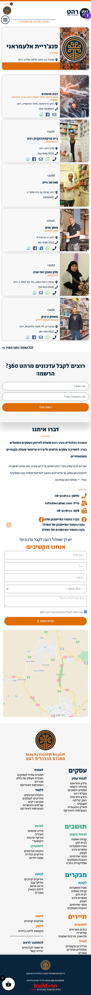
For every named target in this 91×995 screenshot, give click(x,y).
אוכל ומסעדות (78, 846)
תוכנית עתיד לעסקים (30, 775)
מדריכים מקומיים (76, 946)
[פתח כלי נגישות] (87, 15)
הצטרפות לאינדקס (75, 810)
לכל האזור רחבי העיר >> (17, 347)
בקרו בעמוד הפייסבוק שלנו (61, 519)
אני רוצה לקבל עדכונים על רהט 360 (61, 612)
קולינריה (81, 933)
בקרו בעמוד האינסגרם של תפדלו (63, 530)
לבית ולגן (81, 843)
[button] (5, 19)
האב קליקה (80, 800)
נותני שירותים (78, 856)
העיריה (39, 834)
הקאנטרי (37, 841)
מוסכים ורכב (79, 849)
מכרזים (38, 781)
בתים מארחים (78, 929)
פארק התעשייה (77, 807)
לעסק (83, 853)
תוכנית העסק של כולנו (29, 778)
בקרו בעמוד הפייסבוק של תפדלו (64, 525)
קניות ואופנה (79, 839)
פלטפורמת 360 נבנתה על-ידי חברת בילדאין (45, 980)
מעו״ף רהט (80, 793)
